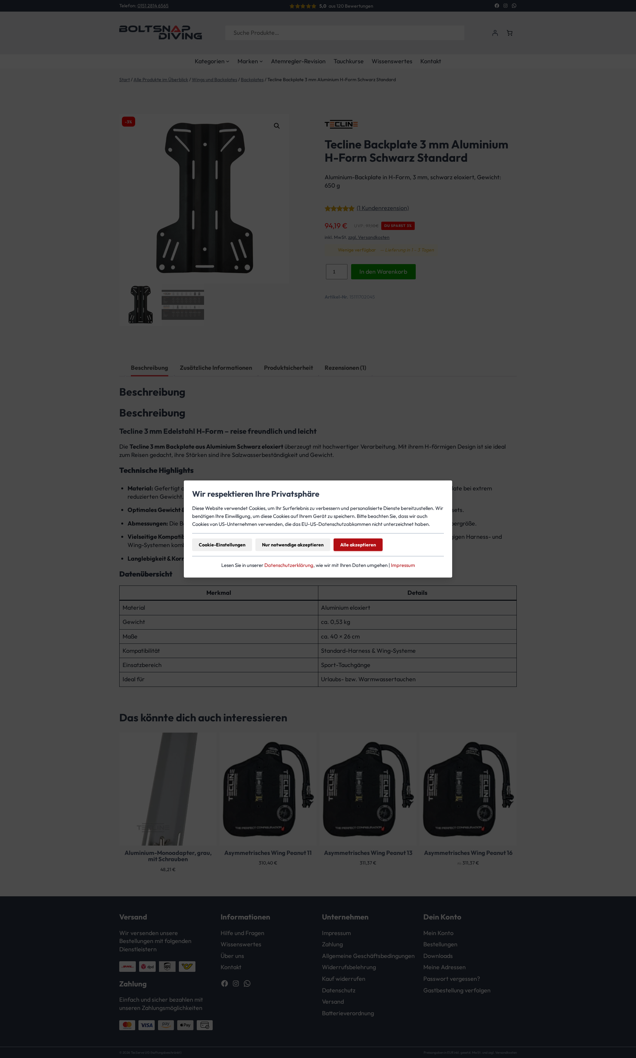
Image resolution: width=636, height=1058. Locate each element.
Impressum (403, 565)
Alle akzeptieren (358, 545)
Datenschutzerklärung (288, 565)
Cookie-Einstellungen (222, 545)
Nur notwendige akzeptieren (293, 545)
